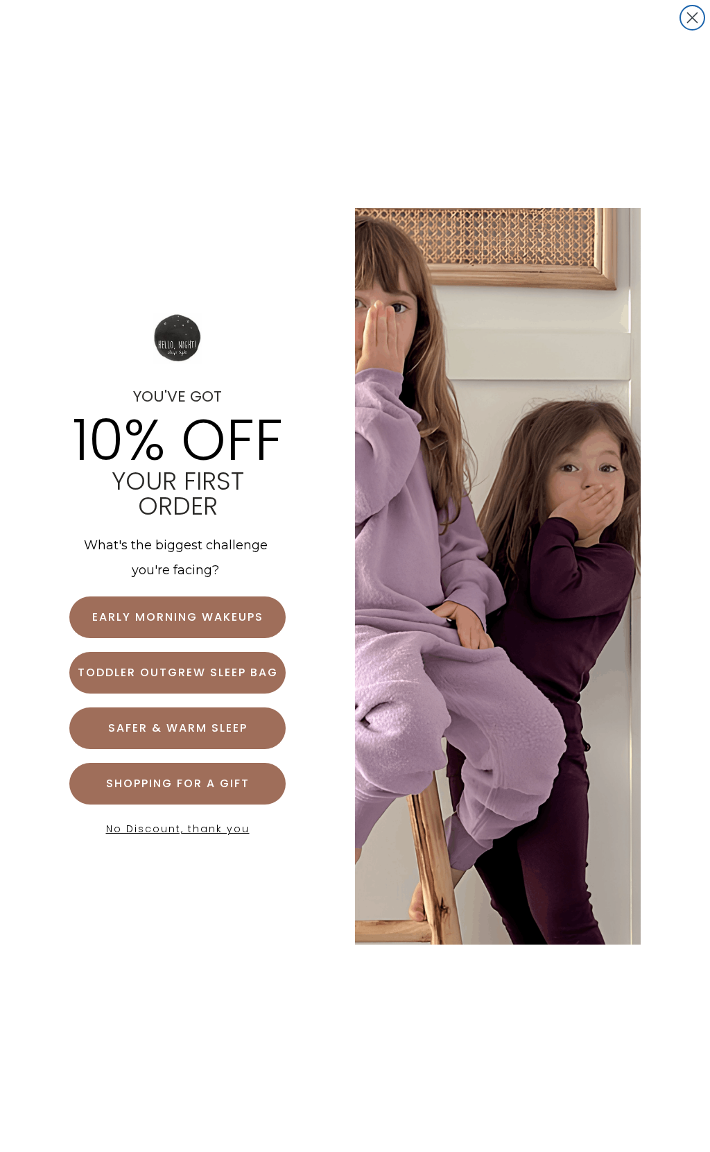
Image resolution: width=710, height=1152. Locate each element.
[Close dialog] (692, 18)
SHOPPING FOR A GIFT (178, 783)
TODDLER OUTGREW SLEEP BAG (178, 672)
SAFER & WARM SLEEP (178, 728)
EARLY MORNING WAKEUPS (177, 617)
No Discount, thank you (178, 829)
